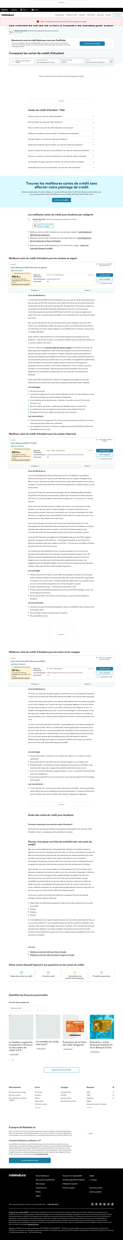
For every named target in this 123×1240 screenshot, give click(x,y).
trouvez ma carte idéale (92, 43)
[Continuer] (13, 1060)
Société (108, 15)
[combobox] (47, 61)
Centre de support (69, 1188)
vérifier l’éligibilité (105, 279)
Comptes (82, 15)
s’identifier (117, 15)
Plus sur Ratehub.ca (42, 1176)
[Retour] (10, 1060)
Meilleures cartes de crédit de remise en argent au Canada (52, 955)
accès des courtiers (95, 1188)
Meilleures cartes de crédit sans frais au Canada (48, 952)
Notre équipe (40, 1184)
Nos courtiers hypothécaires (45, 1180)
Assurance (100, 15)
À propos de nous (42, 1154)
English (91, 1176)
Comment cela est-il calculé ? (21, 284)
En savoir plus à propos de (19, 1002)
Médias (38, 1192)
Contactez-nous (41, 1188)
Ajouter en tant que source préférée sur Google (45, 225)
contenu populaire (95, 1192)
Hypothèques (59, 15)
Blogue (38, 1196)
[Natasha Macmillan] (29, 223)
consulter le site (104, 275)
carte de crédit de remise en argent (58, 348)
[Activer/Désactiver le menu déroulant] (58, 61)
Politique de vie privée (70, 1184)
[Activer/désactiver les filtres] (111, 61)
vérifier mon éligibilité (61, 200)
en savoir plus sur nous (29, 1160)
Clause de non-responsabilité (72, 1176)
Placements (91, 15)
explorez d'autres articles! (61, 1070)
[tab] (36, 290)
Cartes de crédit (71, 15)
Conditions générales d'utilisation (74, 1180)
